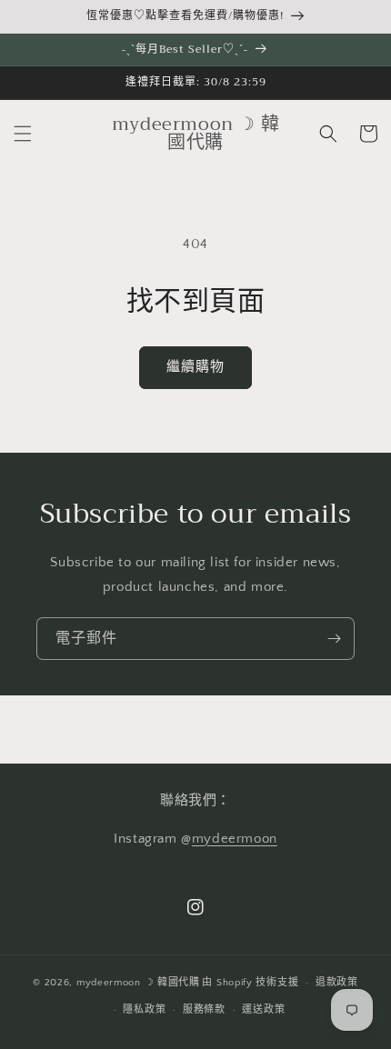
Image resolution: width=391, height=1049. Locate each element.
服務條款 (204, 1009)
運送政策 (263, 1009)
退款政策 (337, 982)
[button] (23, 134)
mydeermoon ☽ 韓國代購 (138, 982)
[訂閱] (334, 638)
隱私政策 (144, 1009)
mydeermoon (234, 838)
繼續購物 (195, 367)
